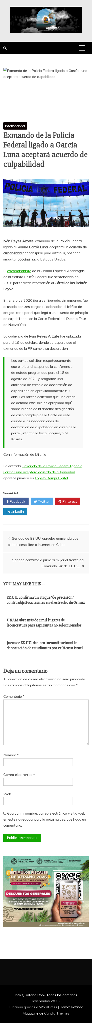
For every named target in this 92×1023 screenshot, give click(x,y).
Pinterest (69, 501)
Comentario (13, 696)
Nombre (11, 755)
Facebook (17, 501)
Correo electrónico (19, 774)
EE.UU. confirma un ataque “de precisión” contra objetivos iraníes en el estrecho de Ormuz (46, 600)
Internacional (15, 126)
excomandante (19, 270)
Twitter (43, 501)
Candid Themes (56, 1013)
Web (7, 794)
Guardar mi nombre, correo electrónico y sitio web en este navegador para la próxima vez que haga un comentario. (44, 819)
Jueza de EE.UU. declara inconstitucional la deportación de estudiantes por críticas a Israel (45, 645)
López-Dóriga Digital (51, 478)
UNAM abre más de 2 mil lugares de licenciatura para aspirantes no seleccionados (44, 623)
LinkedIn (17, 511)
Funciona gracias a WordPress (33, 1007)
